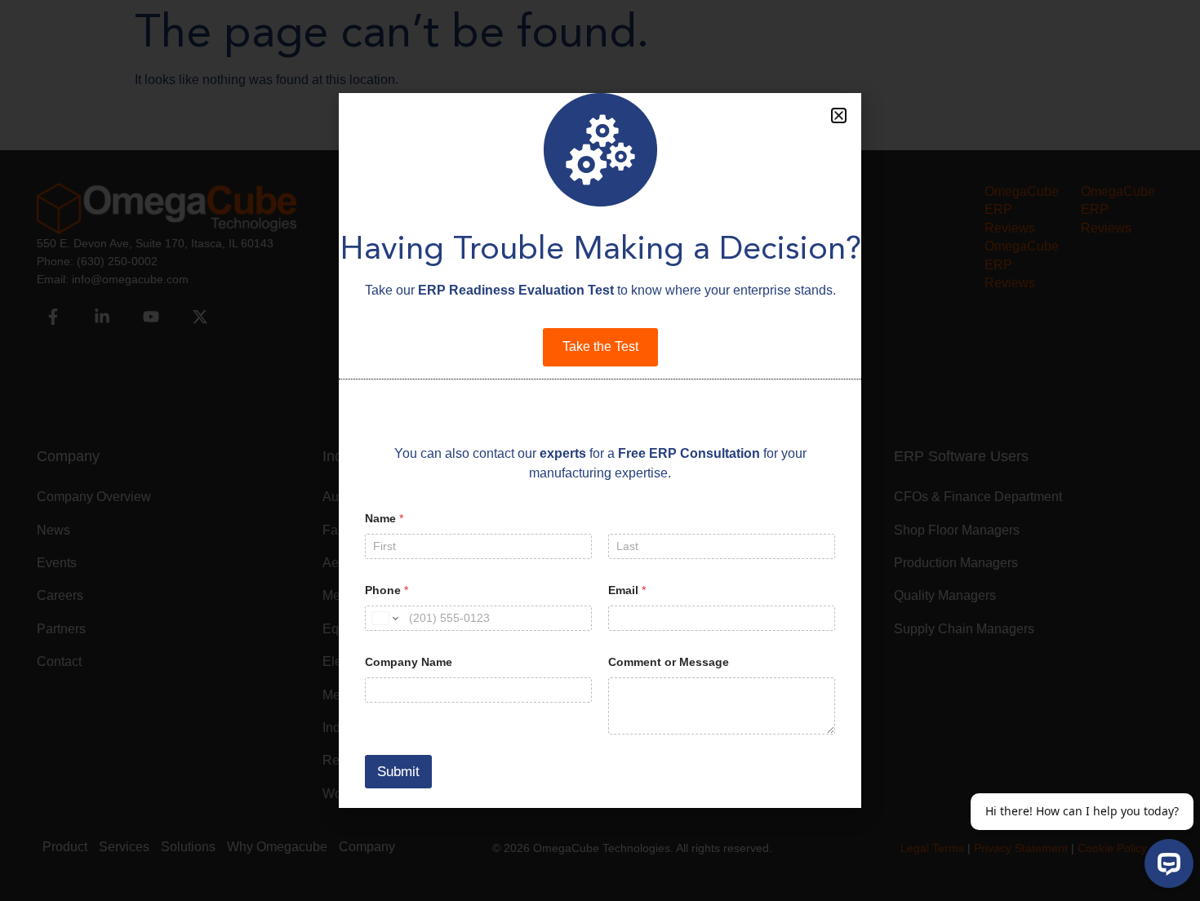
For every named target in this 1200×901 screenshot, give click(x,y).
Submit (398, 771)
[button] (839, 115)
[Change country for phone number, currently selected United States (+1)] (384, 618)
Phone (386, 590)
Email (627, 590)
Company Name (408, 661)
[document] (600, 450)
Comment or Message (668, 661)
